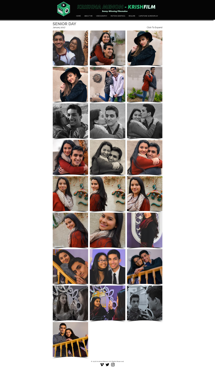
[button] (70, 47)
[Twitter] (107, 364)
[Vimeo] (102, 364)
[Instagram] (113, 364)
